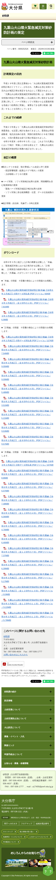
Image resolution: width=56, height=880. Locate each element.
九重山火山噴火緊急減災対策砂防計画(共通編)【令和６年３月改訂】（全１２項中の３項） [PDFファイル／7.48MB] (27, 500)
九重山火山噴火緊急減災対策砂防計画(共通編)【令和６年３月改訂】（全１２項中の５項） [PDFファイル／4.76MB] (27, 526)
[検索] (51, 6)
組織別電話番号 (42, 823)
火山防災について (12, 727)
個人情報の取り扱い (27, 831)
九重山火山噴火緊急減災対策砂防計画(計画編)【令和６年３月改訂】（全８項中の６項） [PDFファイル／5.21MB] (27, 414)
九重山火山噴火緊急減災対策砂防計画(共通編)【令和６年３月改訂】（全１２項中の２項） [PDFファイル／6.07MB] (27, 487)
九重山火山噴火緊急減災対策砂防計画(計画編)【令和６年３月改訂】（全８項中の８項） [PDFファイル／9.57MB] (27, 440)
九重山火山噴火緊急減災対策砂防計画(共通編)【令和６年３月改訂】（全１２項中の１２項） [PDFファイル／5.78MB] (27, 616)
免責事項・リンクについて (12, 837)
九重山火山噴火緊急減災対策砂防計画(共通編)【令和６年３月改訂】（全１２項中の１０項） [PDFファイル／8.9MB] (27, 590)
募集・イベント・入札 (14, 736)
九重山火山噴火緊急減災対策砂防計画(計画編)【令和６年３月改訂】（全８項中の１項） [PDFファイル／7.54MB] (27, 350)
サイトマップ (8, 831)
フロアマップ (26, 823)
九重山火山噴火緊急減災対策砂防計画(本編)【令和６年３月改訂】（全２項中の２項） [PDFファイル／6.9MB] (27, 316)
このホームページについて (38, 837)
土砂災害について (12, 709)
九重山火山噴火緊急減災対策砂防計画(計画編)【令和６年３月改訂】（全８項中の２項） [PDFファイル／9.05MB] (27, 363)
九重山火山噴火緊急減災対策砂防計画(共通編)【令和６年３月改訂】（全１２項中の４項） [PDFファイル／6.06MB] (27, 513)
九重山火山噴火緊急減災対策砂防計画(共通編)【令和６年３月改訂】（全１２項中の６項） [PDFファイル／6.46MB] (27, 539)
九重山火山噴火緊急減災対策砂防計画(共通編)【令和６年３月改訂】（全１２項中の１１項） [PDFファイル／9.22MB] (27, 603)
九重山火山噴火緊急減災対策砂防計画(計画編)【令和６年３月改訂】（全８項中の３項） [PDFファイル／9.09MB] (27, 375)
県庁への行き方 (10, 823)
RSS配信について (9, 842)
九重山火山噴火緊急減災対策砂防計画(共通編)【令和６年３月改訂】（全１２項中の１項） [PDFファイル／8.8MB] (27, 474)
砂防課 (7, 636)
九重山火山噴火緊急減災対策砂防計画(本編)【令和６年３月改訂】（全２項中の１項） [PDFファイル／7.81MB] (27, 303)
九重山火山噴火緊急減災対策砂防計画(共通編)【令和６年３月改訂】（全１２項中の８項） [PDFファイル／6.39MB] (27, 565)
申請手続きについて (13, 754)
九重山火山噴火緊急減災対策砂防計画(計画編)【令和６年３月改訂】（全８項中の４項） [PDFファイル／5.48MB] (27, 388)
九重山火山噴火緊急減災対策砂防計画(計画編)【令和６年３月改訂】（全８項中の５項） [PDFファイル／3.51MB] (27, 401)
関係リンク (9, 745)
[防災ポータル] (35, 6)
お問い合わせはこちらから (16, 654)
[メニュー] (43, 6)
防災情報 (8, 700)
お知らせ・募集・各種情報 (16, 763)
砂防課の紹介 (10, 691)
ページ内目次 (28, 42)
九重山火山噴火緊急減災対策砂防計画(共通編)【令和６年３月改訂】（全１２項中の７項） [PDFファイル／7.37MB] (27, 552)
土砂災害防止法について (15, 718)
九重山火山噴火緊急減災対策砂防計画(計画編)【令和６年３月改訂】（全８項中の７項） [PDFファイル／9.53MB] (27, 427)
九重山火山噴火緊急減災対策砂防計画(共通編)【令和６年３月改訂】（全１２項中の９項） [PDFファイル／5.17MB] (27, 578)
